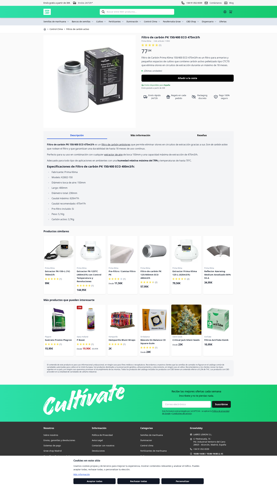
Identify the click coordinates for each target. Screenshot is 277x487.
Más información (140, 135)
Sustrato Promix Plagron (58, 339)
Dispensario (207, 21)
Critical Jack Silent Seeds (185, 339)
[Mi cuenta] (225, 12)
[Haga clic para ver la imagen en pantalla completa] (89, 81)
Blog (231, 2)
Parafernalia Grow (172, 21)
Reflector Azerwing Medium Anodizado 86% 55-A (217, 274)
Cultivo (99, 21)
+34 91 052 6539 (201, 449)
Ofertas (223, 21)
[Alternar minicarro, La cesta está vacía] (231, 12)
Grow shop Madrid (52, 450)
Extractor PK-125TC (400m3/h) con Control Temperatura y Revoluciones (89, 276)
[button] (151, 45)
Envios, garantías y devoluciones (59, 440)
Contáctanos (216, 2)
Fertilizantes (115, 21)
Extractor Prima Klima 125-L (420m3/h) (184, 273)
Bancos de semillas (81, 21)
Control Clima (150, 21)
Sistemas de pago (52, 445)
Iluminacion (146, 440)
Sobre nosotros (50, 435)
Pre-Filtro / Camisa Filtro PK (122, 273)
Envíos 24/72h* (85, 2)
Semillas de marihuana (54, 21)
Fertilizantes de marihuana (153, 450)
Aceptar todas (94, 481)
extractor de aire (113, 154)
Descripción (77, 135)
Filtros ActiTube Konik (216, 339)
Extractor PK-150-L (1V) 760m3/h (57, 273)
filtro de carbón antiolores (115, 144)
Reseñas (202, 135)
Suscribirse (221, 404)
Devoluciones (98, 450)
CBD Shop (191, 21)
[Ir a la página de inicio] (47, 12)
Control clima (146, 445)
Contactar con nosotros (103, 445)
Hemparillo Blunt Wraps (122, 339)
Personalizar (182, 481)
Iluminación (132, 21)
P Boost (81, 339)
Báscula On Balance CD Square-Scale (153, 341)
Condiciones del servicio (182, 413)
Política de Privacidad (102, 435)
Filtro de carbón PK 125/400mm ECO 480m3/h (150, 274)
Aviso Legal (97, 440)
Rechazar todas (138, 481)
